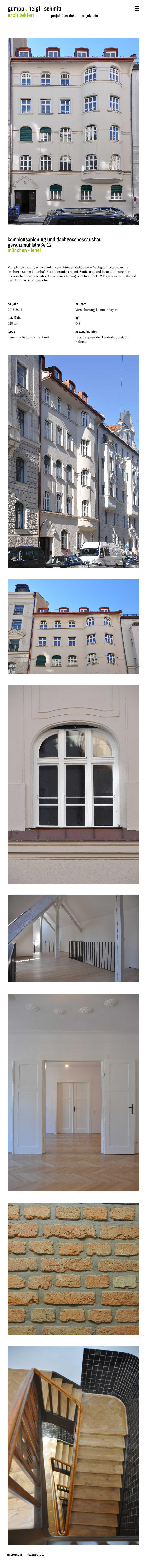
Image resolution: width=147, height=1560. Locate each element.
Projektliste (89, 15)
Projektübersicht (63, 15)
